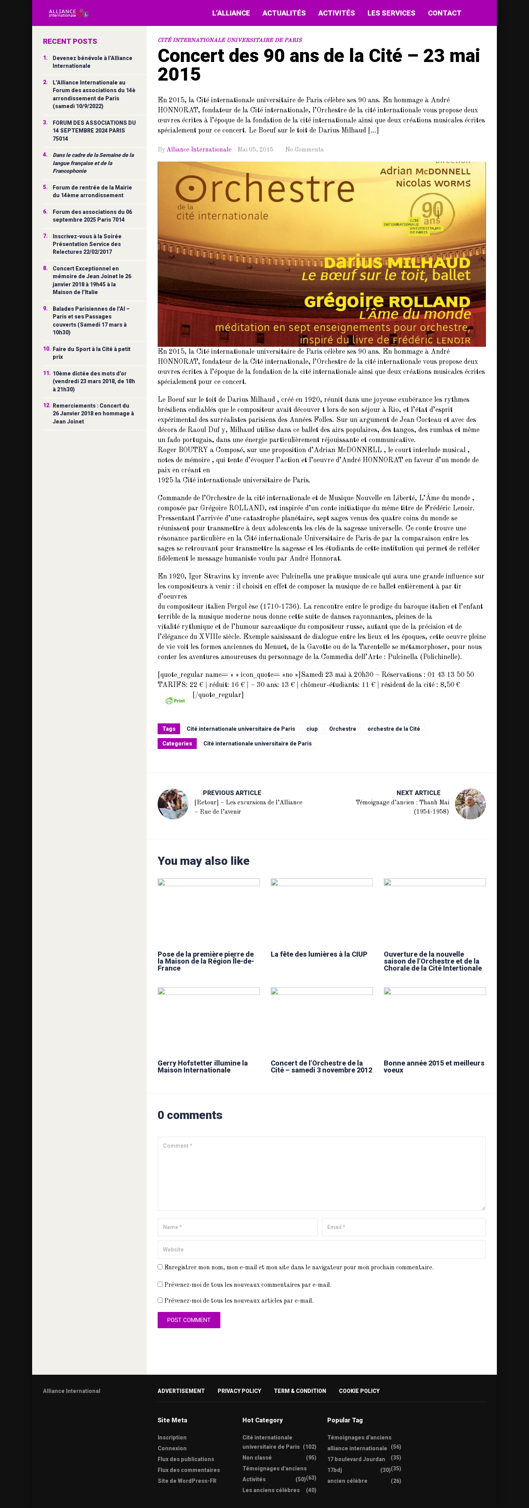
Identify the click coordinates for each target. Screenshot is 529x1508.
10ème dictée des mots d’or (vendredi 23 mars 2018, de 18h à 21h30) (94, 381)
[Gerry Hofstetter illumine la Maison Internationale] (209, 1019)
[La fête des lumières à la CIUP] (322, 910)
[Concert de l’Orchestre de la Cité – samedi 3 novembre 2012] (322, 1019)
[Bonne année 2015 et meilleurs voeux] (435, 1019)
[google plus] (76, 1416)
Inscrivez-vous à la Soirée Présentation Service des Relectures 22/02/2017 (87, 244)
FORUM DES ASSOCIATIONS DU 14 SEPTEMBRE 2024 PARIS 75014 (94, 131)
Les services (392, 13)
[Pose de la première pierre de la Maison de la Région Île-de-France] (209, 910)
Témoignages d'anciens (274, 1468)
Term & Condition (300, 1391)
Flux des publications (186, 1459)
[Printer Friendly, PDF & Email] (175, 700)
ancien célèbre (347, 1481)
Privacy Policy (239, 1391)
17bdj (334, 1470)
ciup (312, 729)
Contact (445, 13)
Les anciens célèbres (271, 1490)
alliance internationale (357, 1448)
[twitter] (45, 1416)
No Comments (304, 150)
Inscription (172, 1437)
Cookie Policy (359, 1391)
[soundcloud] (106, 1416)
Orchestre (342, 729)
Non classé (257, 1458)
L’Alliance (231, 13)
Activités (336, 13)
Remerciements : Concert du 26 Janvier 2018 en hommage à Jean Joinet (93, 414)
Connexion (172, 1448)
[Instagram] (91, 1416)
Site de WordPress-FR (187, 1481)
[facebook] (61, 1416)
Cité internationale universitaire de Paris (230, 40)
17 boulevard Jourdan (356, 1459)
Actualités (284, 13)
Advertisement (181, 1391)
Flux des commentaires (189, 1470)
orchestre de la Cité (394, 729)
